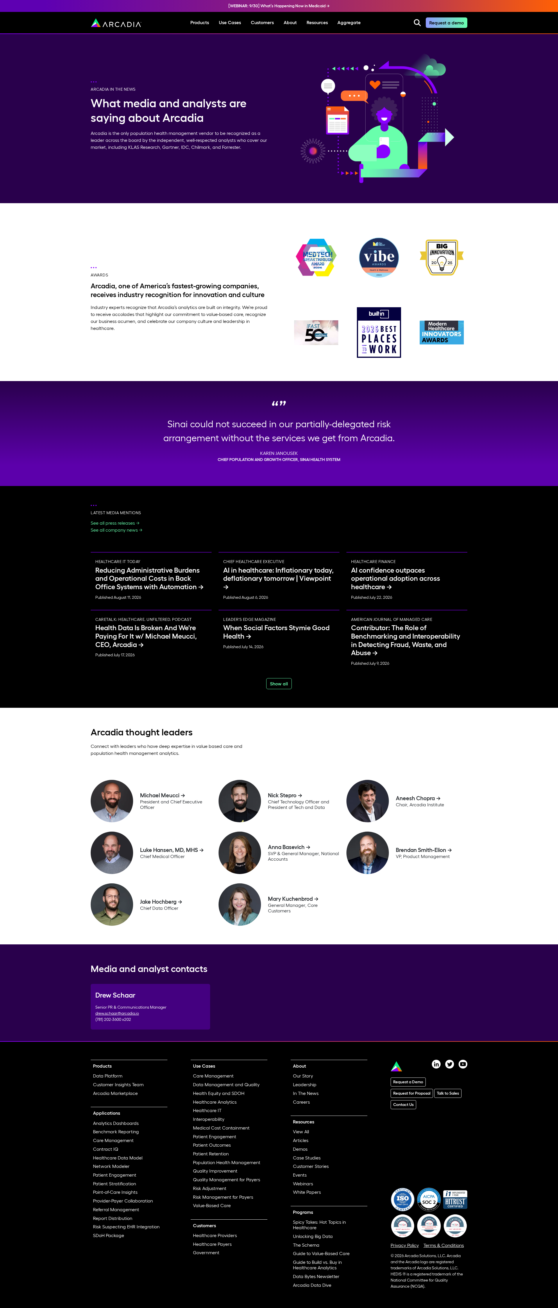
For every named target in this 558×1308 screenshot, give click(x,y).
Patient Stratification (114, 1183)
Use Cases (230, 22)
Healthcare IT (207, 1110)
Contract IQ (105, 1149)
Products (199, 22)
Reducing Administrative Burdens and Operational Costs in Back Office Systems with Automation (147, 578)
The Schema (306, 1245)
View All (301, 1131)
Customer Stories (311, 1166)
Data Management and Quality (226, 1084)
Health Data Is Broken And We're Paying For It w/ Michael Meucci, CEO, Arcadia (146, 636)
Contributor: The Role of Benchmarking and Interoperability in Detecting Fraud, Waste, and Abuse (405, 640)
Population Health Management (226, 1162)
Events (300, 1174)
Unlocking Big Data (313, 1236)
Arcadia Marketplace (115, 1093)
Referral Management (116, 1209)
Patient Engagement (114, 1174)
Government (206, 1252)
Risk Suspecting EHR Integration (126, 1226)
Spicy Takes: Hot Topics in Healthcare (319, 1224)
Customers (262, 22)
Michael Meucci (159, 795)
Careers (301, 1102)
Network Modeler (111, 1166)
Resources (317, 22)
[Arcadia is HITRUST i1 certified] (455, 1199)
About (290, 22)
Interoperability (208, 1119)
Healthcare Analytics (215, 1102)
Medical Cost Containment (221, 1127)
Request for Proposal (411, 1093)
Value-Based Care (212, 1205)
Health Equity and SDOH (218, 1093)
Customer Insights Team (118, 1084)
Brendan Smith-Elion (421, 850)
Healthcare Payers (212, 1244)
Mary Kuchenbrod (290, 899)
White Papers (307, 1192)
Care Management (113, 1140)
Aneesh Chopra (415, 798)
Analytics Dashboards (116, 1123)
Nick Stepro (282, 795)
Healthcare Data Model (117, 1157)
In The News (306, 1093)
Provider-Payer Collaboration (123, 1200)
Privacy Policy (405, 1245)
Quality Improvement (215, 1170)
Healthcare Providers (215, 1235)
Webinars (303, 1183)
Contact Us (403, 1104)
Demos (300, 1149)
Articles (300, 1140)
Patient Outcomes (212, 1145)
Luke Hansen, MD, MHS (169, 850)
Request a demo (446, 22)
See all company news (114, 530)
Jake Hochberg (158, 901)
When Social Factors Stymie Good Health (276, 632)
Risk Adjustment (209, 1188)
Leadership (304, 1084)
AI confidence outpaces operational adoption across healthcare (395, 578)
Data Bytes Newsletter (316, 1276)
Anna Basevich (286, 847)
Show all (279, 683)
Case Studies (307, 1157)
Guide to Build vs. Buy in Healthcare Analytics (317, 1264)
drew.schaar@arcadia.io (117, 1013)
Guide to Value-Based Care (321, 1253)
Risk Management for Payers (223, 1197)
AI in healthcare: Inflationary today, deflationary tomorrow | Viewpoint (278, 574)
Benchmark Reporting (116, 1131)
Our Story (303, 1075)
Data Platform (107, 1075)
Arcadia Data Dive (312, 1285)
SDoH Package (108, 1235)
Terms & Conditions (443, 1245)
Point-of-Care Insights (115, 1192)
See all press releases (113, 523)
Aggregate (349, 22)
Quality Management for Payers (226, 1179)
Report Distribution (112, 1218)
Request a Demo (408, 1082)
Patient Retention (211, 1153)
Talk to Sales (448, 1093)
